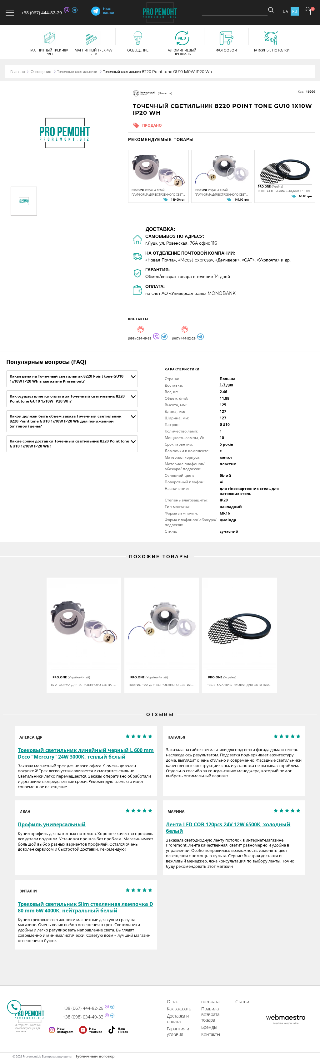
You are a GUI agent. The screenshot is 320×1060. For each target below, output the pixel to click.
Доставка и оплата (178, 1018)
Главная (17, 71)
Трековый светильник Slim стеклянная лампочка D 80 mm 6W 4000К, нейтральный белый (85, 907)
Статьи (242, 1001)
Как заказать (179, 1009)
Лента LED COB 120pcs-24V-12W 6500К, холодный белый (228, 827)
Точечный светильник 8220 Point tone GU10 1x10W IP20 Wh (157, 71)
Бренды (209, 1027)
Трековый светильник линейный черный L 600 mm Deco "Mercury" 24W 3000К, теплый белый (86, 753)
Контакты (210, 1034)
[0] (308, 11)
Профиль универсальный (52, 824)
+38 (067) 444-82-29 (41, 13)
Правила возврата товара (210, 1014)
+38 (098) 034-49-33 (83, 1017)
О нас (173, 1001)
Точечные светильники (77, 71)
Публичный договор (94, 1056)
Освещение (41, 71)
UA (285, 11)
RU (294, 11)
